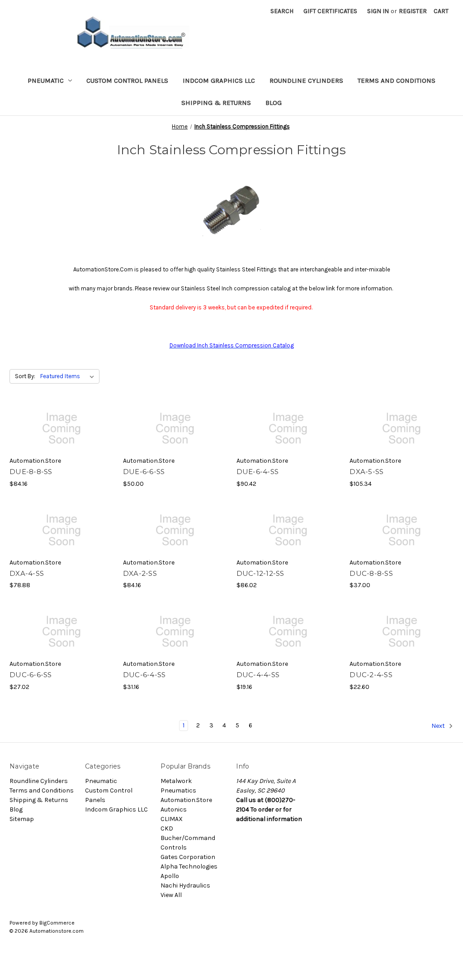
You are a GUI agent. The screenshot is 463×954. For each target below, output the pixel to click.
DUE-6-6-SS (144, 471)
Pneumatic (46, 80)
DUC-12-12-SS (260, 573)
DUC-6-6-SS (30, 674)
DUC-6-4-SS (144, 674)
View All (171, 895)
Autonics (174, 809)
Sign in (378, 11)
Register (413, 11)
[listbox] (69, 376)
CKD (167, 828)
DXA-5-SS (366, 471)
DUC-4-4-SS (258, 674)
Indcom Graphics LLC (219, 80)
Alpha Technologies (189, 866)
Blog (273, 103)
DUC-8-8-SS (371, 573)
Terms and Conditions (396, 80)
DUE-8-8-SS (30, 471)
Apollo (170, 876)
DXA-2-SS (140, 573)
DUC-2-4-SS (371, 674)
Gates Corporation (188, 857)
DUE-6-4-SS (257, 471)
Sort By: (25, 376)
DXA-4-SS (26, 573)
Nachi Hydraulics (185, 885)
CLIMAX (172, 819)
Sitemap (21, 819)
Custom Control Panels (127, 80)
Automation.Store (186, 800)
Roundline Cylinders (306, 80)
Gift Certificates (330, 11)
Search (281, 11)
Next (438, 726)
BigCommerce (57, 923)
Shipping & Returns (216, 103)
